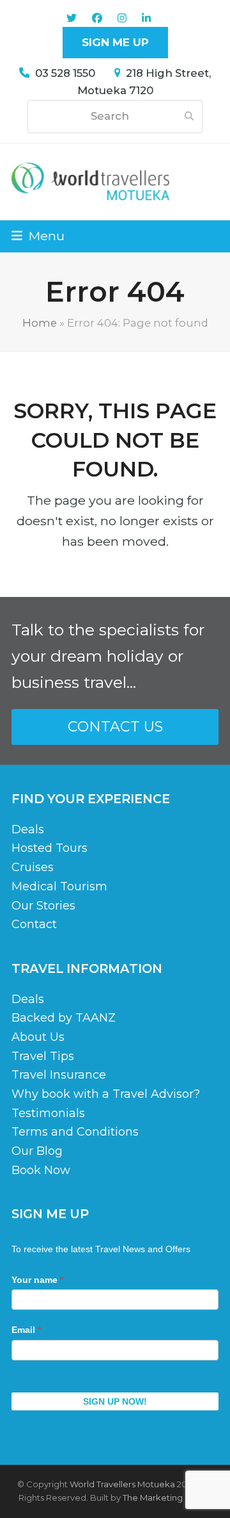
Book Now (41, 1170)
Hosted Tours (50, 848)
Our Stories (43, 906)
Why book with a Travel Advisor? (106, 1094)
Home (39, 322)
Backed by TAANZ (64, 1018)
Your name (37, 1280)
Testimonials (48, 1113)
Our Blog (37, 1151)
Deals (28, 829)
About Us (38, 1037)
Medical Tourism (59, 886)
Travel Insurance (59, 1075)
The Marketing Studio (167, 1497)
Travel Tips (43, 1056)
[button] (38, 235)
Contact (34, 924)
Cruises (33, 867)
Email (26, 1330)
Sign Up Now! (115, 1401)
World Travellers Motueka (122, 1484)
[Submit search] (189, 116)
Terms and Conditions (75, 1132)
